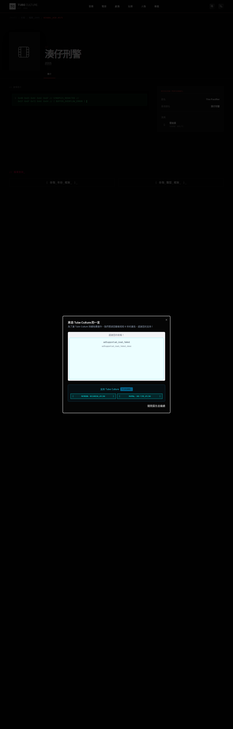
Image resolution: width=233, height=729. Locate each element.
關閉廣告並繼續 (156, 406)
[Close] (166, 320)
